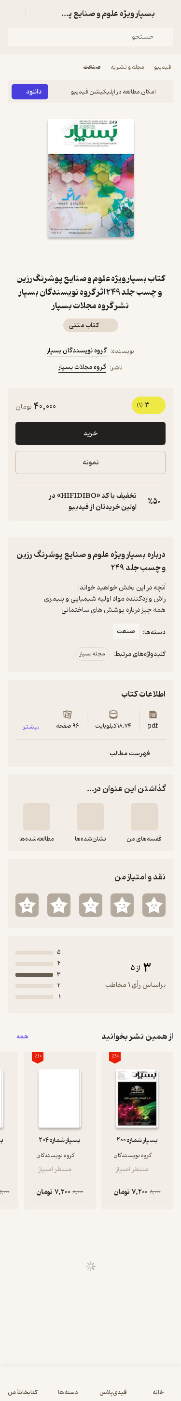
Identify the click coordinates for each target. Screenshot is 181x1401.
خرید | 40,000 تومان (90, 1388)
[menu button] (13, 13)
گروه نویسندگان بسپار (77, 351)
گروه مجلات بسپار (82, 367)
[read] (36, 816)
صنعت (92, 67)
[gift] (90, 254)
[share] (67, 254)
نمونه (91, 463)
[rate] (154, 905)
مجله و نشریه (127, 67)
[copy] (23, 501)
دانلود (34, 92)
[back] (167, 13)
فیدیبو (162, 67)
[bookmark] (114, 254)
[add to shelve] (144, 816)
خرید (90, 433)
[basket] (37, 13)
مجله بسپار (92, 654)
